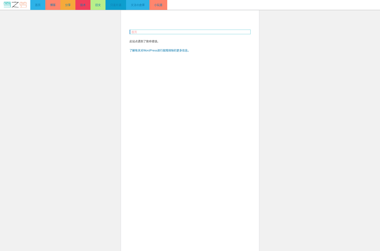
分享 (68, 5)
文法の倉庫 (138, 5)
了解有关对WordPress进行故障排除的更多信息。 (159, 50)
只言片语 (115, 5)
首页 (38, 5)
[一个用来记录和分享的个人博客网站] (15, 5)
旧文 (98, 5)
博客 (53, 5)
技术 (83, 5)
